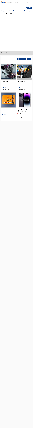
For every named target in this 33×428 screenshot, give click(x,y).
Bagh (8, 53)
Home (4, 53)
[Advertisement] (16, 33)
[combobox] (9, 59)
